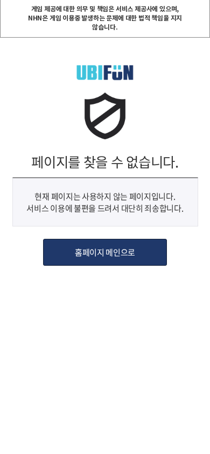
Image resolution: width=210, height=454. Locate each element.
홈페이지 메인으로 (105, 252)
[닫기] (201, 9)
